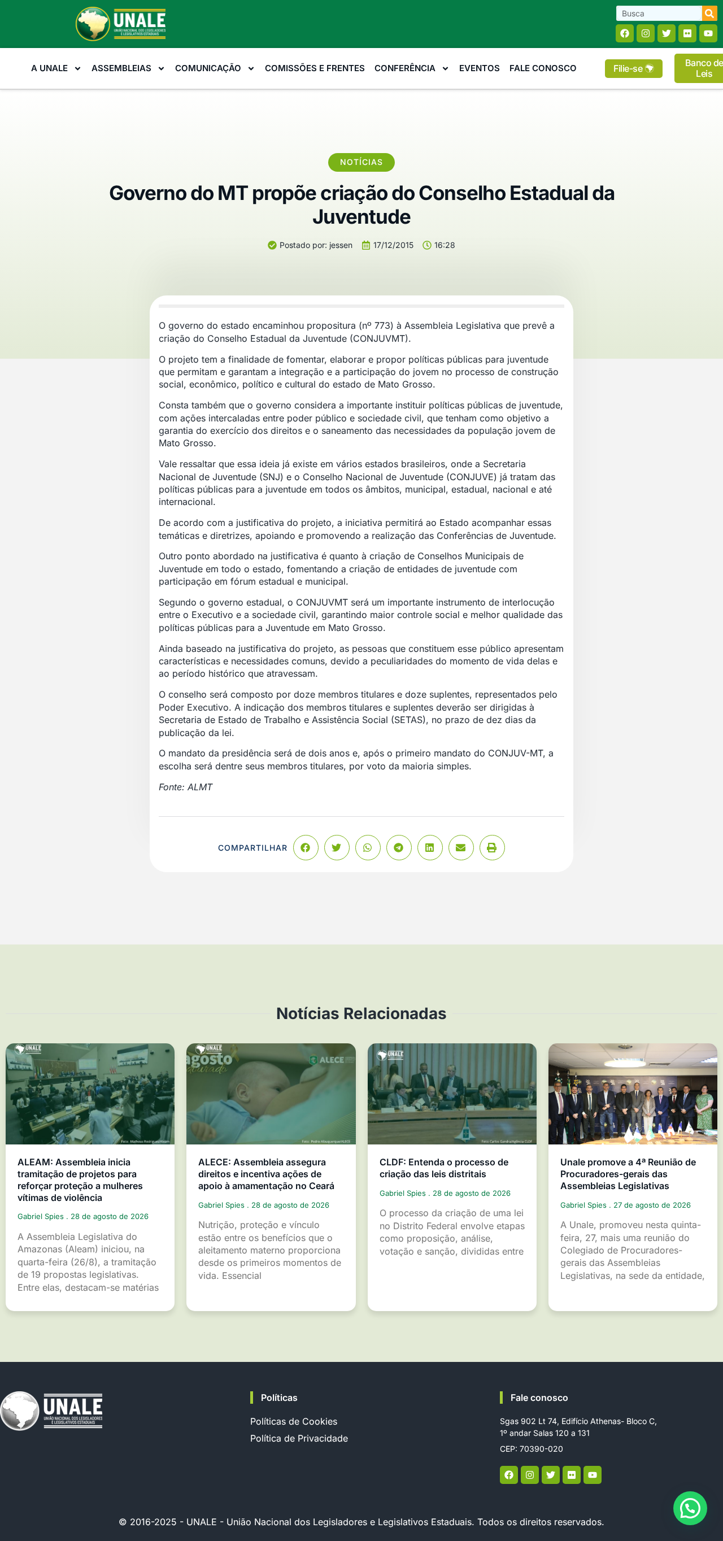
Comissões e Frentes (315, 68)
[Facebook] (625, 33)
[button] (306, 847)
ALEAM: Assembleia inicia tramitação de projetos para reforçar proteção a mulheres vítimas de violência (80, 1179)
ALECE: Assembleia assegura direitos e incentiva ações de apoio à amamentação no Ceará (266, 1173)
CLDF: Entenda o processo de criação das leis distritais (444, 1167)
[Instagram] (646, 33)
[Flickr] (687, 33)
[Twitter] (666, 33)
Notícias (361, 162)
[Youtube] (708, 33)
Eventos (479, 68)
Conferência (404, 68)
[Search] (709, 13)
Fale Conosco (543, 68)
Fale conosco (539, 1397)
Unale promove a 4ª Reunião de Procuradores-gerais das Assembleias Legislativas (628, 1173)
